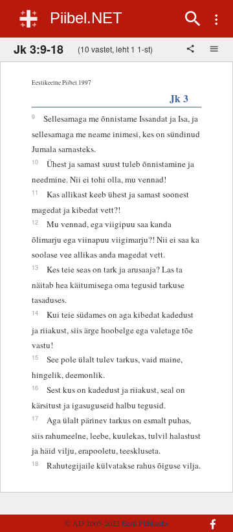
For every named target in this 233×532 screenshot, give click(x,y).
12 (35, 222)
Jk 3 (179, 98)
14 (35, 312)
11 (35, 192)
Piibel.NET (86, 18)
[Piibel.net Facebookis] (209, 518)
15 (35, 357)
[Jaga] (191, 49)
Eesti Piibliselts (145, 523)
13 (35, 267)
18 (35, 463)
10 (35, 161)
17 (35, 418)
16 (35, 387)
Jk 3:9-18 (38, 49)
